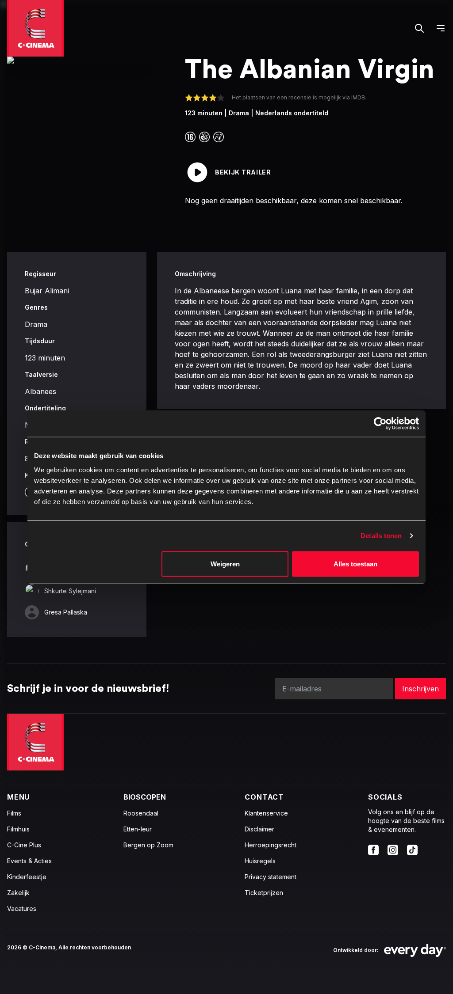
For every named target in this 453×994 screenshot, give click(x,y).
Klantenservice (266, 813)
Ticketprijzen (264, 892)
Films (14, 813)
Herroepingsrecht (270, 845)
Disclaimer (259, 829)
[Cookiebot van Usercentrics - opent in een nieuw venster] (380, 423)
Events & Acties (29, 861)
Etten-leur (137, 829)
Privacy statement (270, 876)
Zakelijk (18, 892)
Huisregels (260, 861)
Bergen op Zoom (148, 845)
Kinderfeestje (26, 876)
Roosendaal (140, 813)
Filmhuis (18, 829)
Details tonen (381, 535)
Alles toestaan (355, 563)
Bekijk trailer (243, 172)
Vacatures (21, 908)
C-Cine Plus (24, 845)
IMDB (358, 97)
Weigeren (225, 563)
